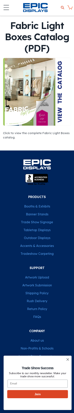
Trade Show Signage (37, 222)
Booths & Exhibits (37, 206)
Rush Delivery (37, 301)
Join (37, 394)
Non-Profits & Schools (37, 348)
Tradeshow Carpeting (37, 254)
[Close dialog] (67, 359)
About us (37, 340)
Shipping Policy (37, 293)
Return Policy (37, 309)
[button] (6, 7)
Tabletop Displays (37, 230)
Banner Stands (37, 214)
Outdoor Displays (37, 238)
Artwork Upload (37, 277)
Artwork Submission (37, 285)
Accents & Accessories (37, 246)
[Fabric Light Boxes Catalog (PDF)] (37, 125)
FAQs (37, 317)
